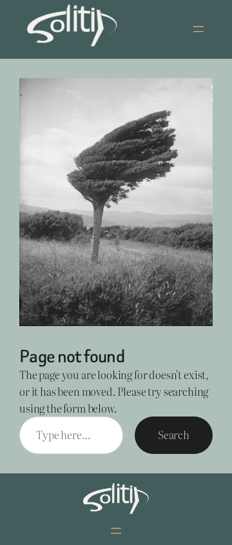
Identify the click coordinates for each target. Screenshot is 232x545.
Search (173, 434)
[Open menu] (198, 29)
